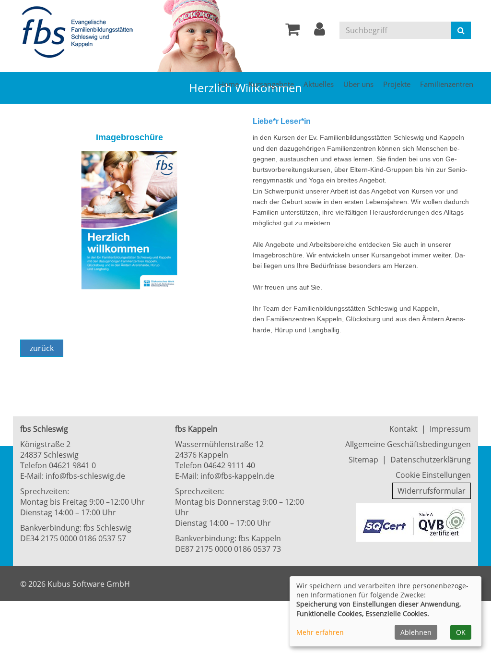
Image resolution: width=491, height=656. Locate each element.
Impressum (450, 429)
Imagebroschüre (129, 137)
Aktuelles (319, 84)
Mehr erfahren (320, 632)
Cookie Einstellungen (433, 475)
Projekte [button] (396, 84)
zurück (42, 348)
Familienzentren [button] (446, 84)
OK (461, 632)
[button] (319, 31)
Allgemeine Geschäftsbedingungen (408, 444)
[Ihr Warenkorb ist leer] (292, 31)
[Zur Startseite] (80, 32)
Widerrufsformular (431, 491)
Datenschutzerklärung (430, 459)
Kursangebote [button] (271, 84)
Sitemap (363, 459)
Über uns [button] (358, 84)
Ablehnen (416, 632)
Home (229, 84)
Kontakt (403, 429)
